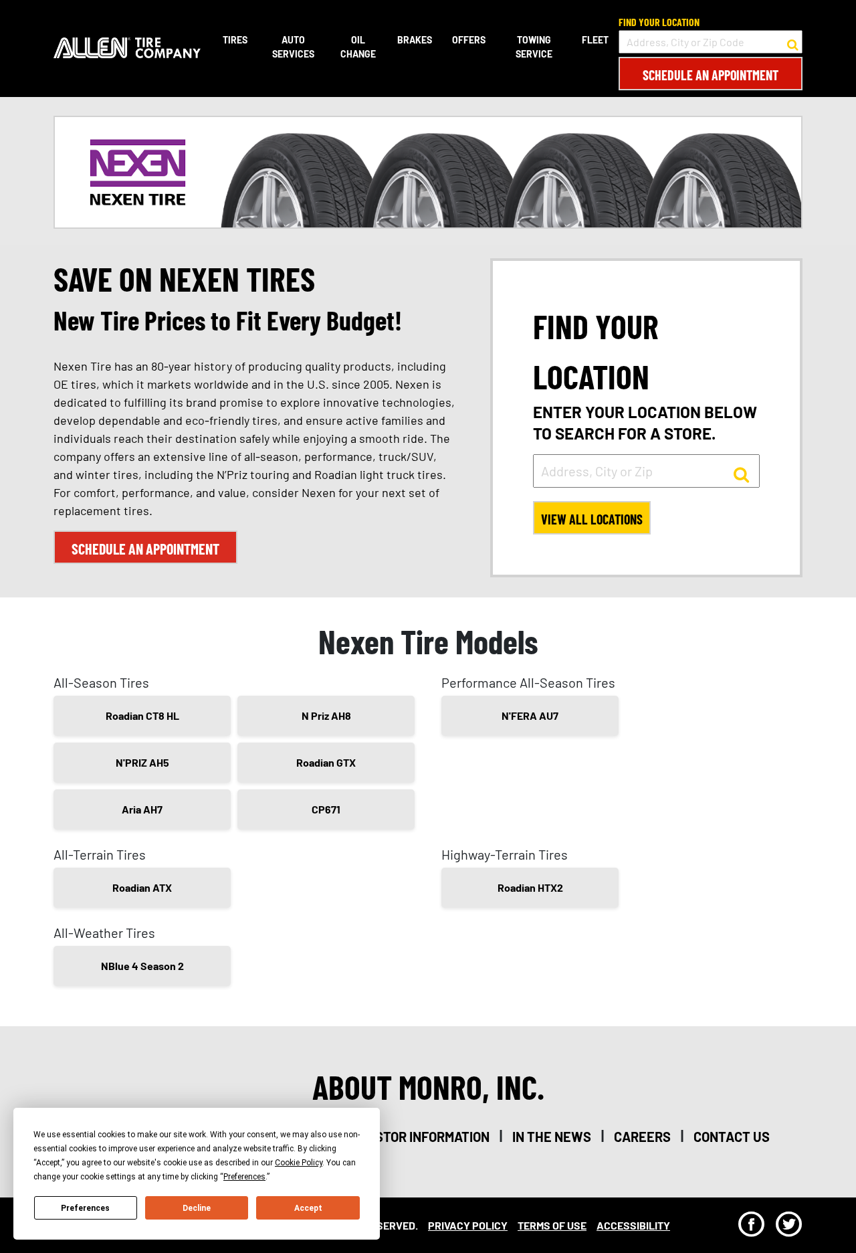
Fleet (595, 39)
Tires (235, 39)
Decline (197, 1208)
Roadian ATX (142, 887)
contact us (731, 1137)
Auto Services (293, 47)
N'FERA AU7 (530, 715)
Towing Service (534, 47)
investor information (418, 1137)
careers (642, 1137)
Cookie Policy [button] (298, 1162)
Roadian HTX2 (530, 887)
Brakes (414, 39)
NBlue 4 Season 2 (142, 965)
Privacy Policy (468, 1225)
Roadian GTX (326, 762)
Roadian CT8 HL (142, 715)
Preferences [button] (244, 1176)
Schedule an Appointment (710, 75)
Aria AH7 (142, 809)
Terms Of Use (552, 1225)
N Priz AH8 (326, 715)
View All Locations (592, 519)
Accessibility (633, 1225)
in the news (551, 1137)
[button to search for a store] (792, 42)
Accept (308, 1208)
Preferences (85, 1208)
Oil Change (358, 47)
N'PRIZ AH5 (142, 762)
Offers (469, 39)
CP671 (326, 809)
